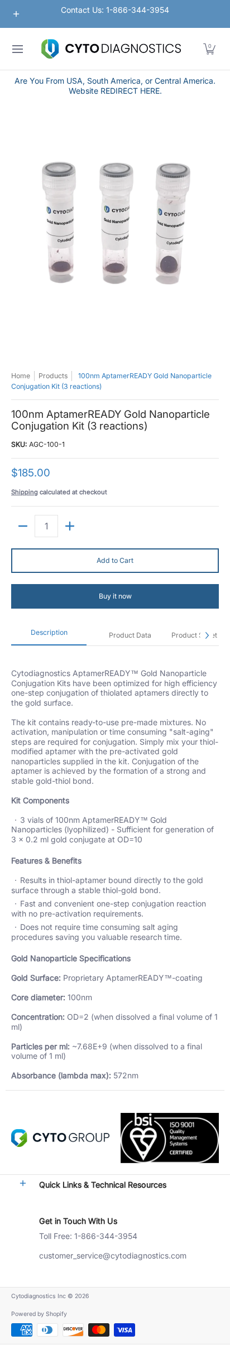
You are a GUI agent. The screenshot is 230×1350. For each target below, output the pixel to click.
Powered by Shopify (39, 1314)
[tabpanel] (115, 867)
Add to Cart (115, 560)
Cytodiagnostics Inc (38, 1296)
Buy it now (115, 596)
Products (53, 376)
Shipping (24, 492)
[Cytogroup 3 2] (60, 1138)
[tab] (49, 635)
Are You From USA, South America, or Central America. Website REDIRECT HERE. (115, 85)
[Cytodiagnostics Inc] (111, 48)
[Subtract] (23, 526)
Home (20, 376)
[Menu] (17, 49)
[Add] (70, 526)
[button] (209, 49)
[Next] (206, 635)
